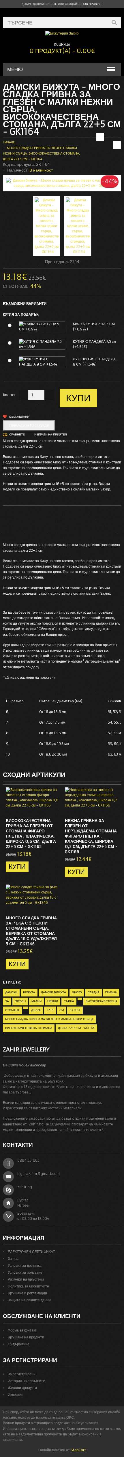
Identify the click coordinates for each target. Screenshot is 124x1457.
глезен (20, 1001)
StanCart (78, 1450)
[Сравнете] (52, 808)
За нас (13, 1258)
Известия (15, 1395)
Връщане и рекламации (27, 1293)
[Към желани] (43, 808)
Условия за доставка (25, 1265)
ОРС (70, 1417)
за (7, 1001)
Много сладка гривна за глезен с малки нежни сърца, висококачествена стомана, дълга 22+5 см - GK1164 (41, 153)
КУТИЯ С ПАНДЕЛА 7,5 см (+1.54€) (94, 344)
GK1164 (74, 1010)
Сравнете (17, 434)
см (61, 1010)
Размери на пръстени (26, 1279)
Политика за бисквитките (28, 1286)
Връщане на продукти (26, 1337)
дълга (36, 1010)
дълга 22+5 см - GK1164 (76, 1028)
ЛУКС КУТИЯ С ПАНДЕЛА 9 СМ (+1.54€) (94, 361)
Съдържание (18, 1344)
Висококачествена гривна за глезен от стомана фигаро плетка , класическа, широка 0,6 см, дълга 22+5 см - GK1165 (31, 833)
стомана (12, 1010)
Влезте (51, 4)
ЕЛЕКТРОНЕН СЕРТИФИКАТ (31, 1251)
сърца (69, 1001)
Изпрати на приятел (50, 434)
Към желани (19, 417)
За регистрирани (21, 1374)
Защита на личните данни (29, 1300)
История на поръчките (26, 1381)
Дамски (11, 992)
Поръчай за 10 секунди (29, 425)
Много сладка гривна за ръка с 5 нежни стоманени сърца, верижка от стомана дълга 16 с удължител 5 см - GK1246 (31, 930)
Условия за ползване (25, 1272)
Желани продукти (22, 1388)
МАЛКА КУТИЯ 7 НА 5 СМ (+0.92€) (94, 326)
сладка (93, 992)
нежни (52, 1001)
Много (77, 992)
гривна (111, 992)
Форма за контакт (22, 1330)
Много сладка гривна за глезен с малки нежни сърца (49, 1019)
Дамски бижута (53, 992)
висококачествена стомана (28, 1028)
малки (36, 1001)
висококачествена (101, 1001)
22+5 (50, 1010)
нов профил (92, 4)
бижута (29, 992)
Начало (9, 142)
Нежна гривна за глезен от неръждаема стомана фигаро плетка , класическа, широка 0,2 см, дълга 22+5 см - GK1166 (91, 836)
